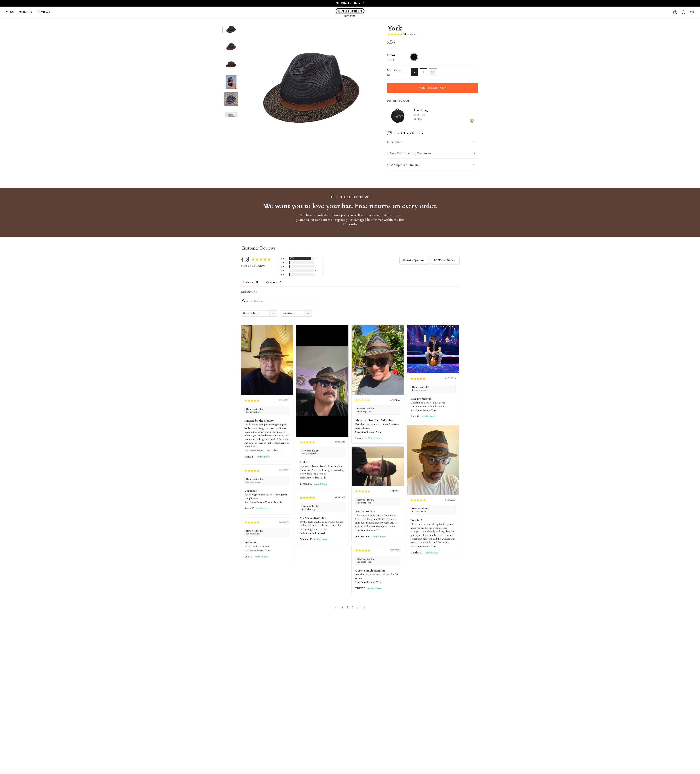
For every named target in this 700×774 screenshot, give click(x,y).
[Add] (472, 121)
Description (394, 142)
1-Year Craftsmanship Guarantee (409, 153)
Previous (241, 93)
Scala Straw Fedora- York (257, 450)
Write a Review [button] (447, 260)
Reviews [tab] (247, 282)
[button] (9, 12)
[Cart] (692, 12)
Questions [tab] (271, 282)
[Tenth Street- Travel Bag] (398, 115)
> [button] (364, 607)
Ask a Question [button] (415, 260)
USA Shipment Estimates (403, 165)
